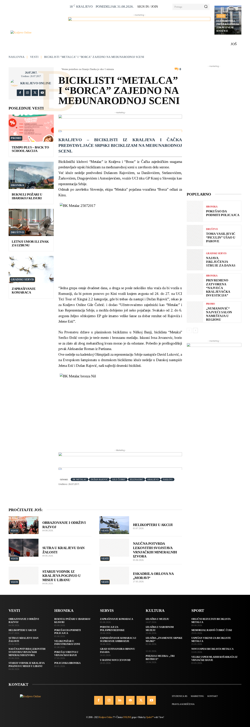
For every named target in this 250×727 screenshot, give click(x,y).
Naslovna (16, 57)
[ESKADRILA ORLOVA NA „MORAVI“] (114, 576)
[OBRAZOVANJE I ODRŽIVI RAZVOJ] (23, 525)
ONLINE (127, 717)
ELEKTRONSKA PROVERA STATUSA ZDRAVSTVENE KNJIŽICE (227, 25)
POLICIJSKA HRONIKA (67, 663)
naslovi (167, 479)
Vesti (221, 15)
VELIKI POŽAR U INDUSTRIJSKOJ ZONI (67, 643)
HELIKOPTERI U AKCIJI (153, 525)
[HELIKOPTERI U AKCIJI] (114, 525)
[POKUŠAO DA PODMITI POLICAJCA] (195, 211)
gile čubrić (119, 479)
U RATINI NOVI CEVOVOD (115, 660)
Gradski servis (22, 279)
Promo (16, 138)
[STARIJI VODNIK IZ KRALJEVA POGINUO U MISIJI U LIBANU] (23, 576)
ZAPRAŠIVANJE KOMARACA (23, 290)
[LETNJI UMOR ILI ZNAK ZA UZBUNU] (31, 222)
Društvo (17, 232)
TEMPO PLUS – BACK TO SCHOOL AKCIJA (30, 149)
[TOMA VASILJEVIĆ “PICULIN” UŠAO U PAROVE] (195, 235)
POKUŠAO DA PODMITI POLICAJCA (67, 632)
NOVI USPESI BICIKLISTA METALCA (212, 649)
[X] (35, 93)
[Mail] (130, 700)
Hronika (17, 185)
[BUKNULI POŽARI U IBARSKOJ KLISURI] (31, 175)
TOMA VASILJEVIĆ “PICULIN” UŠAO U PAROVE (220, 237)
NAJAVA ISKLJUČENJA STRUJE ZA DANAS (220, 261)
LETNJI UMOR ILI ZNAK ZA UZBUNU (30, 243)
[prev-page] (189, 330)
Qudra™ (150, 717)
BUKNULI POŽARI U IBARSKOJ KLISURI (27, 196)
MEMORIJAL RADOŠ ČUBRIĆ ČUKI (211, 630)
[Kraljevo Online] (37, 33)
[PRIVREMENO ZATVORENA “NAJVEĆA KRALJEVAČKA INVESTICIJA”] (195, 284)
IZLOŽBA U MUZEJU (157, 619)
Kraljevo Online (35, 83)
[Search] (206, 7)
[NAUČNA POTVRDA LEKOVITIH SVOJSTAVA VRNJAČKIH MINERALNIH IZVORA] (114, 548)
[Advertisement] (214, 127)
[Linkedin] (119, 700)
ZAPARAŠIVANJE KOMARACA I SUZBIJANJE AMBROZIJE (118, 640)
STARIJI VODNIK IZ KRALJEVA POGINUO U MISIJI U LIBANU (61, 576)
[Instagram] (27, 93)
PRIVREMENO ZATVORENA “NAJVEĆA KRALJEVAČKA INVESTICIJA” (218, 288)
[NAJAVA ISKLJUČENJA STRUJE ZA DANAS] (195, 259)
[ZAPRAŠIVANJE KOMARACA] (31, 269)
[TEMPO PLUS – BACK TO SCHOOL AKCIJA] (31, 128)
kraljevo (153, 479)
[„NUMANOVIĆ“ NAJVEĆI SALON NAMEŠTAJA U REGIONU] (195, 312)
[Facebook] (20, 93)
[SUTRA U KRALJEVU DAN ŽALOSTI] (23, 548)
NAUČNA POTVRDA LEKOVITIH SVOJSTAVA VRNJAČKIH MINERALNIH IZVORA (27, 652)
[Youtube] (42, 93)
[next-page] (195, 330)
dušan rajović (99, 479)
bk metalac (80, 479)
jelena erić (136, 479)
